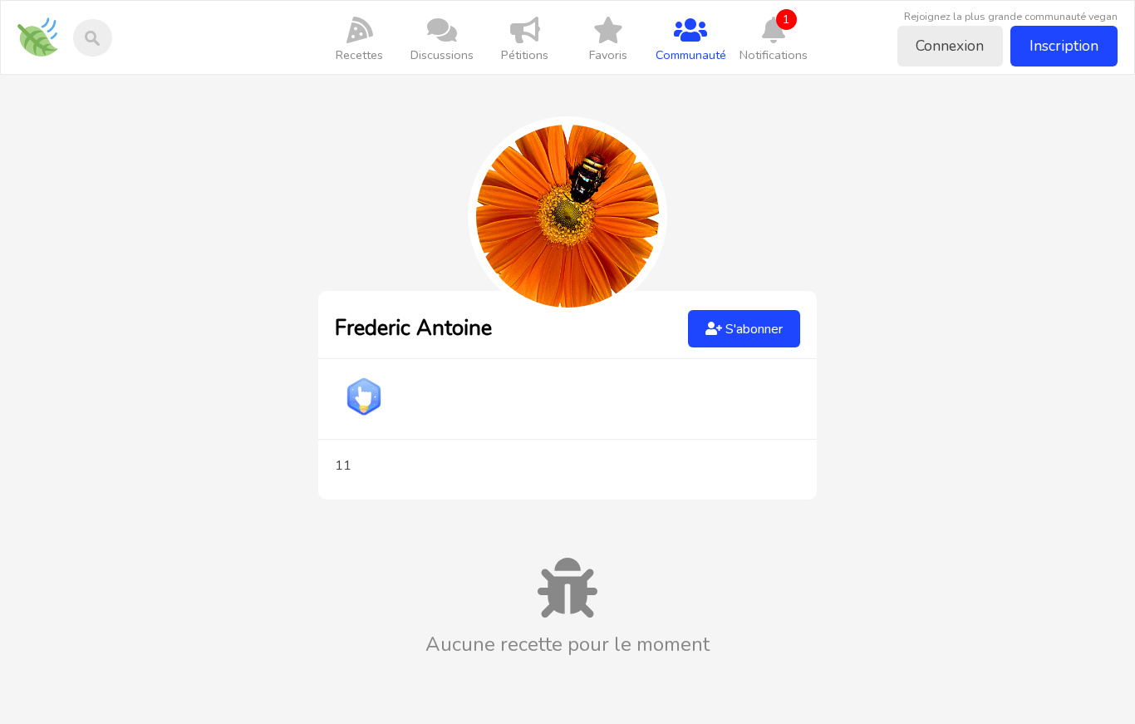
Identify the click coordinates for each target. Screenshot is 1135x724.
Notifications (773, 37)
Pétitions (524, 55)
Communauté (691, 55)
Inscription (1063, 46)
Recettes (359, 55)
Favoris (608, 55)
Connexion (950, 46)
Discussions (442, 55)
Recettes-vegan (43, 25)
